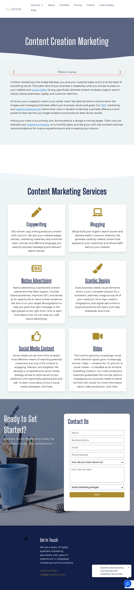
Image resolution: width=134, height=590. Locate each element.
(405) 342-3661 (48, 570)
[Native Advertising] (36, 268)
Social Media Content (36, 348)
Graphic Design (97, 280)
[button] (37, 5)
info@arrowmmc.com (53, 574)
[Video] (98, 336)
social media (39, 89)
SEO (103, 105)
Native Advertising (36, 280)
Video (97, 348)
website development (28, 109)
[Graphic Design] (98, 268)
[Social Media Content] (36, 336)
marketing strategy (38, 124)
